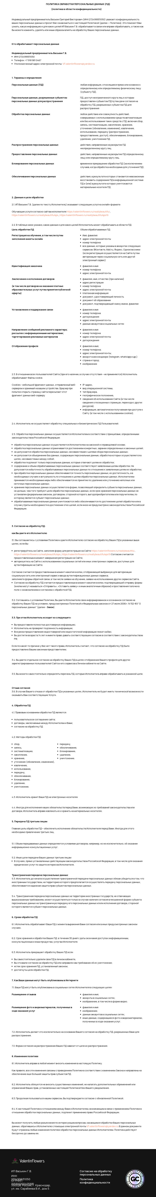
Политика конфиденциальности (95, 1180)
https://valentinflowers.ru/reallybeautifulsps (35, 215)
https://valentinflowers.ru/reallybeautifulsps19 (84, 215)
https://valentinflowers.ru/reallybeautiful (88, 211)
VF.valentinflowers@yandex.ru (79, 63)
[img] (135, 1179)
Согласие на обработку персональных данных (96, 1172)
